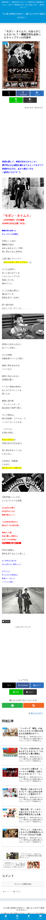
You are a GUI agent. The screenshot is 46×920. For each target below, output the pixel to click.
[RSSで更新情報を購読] (33, 705)
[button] (30, 100)
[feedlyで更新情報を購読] (12, 705)
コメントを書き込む (23, 884)
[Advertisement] (23, 133)
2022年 (7, 621)
